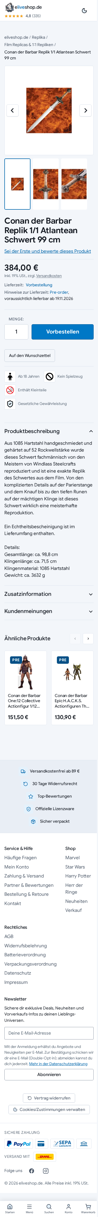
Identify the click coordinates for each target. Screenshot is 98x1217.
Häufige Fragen (20, 858)
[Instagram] (46, 1171)
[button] (17, 184)
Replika (38, 37)
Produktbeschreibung (32, 431)
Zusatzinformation (27, 594)
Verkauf (73, 910)
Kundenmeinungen (28, 611)
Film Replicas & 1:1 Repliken (28, 44)
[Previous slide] (75, 638)
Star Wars (75, 867)
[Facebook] (32, 1171)
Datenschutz (17, 973)
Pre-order (59, 292)
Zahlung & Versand (24, 876)
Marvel (72, 858)
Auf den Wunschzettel (29, 355)
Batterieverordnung (25, 955)
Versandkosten (49, 275)
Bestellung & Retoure (26, 894)
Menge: (16, 319)
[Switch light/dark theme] (84, 11)
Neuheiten (76, 901)
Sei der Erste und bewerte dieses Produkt (47, 251)
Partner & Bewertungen (29, 885)
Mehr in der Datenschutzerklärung (58, 1063)
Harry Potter (78, 876)
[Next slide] (88, 638)
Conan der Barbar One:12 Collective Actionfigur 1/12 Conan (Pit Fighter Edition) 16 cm (25, 706)
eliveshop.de (16, 37)
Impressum (16, 982)
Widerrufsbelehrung (25, 946)
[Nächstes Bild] (85, 110)
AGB (8, 936)
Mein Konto (16, 867)
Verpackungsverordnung (30, 964)
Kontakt (12, 903)
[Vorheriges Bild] (13, 110)
